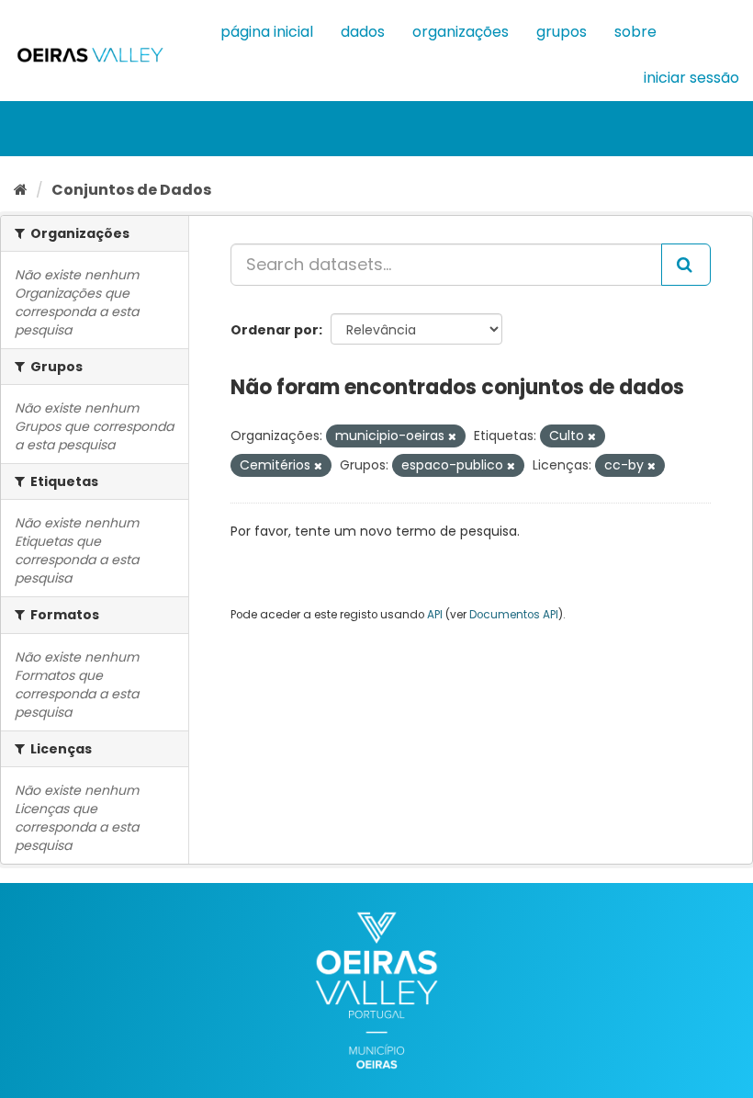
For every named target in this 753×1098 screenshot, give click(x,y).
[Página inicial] (21, 189)
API (435, 614)
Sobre (635, 31)
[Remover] (452, 436)
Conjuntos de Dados (131, 189)
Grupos (561, 31)
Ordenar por (274, 330)
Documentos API (513, 614)
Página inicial (266, 31)
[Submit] (686, 264)
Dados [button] (363, 31)
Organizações (460, 31)
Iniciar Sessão (691, 77)
